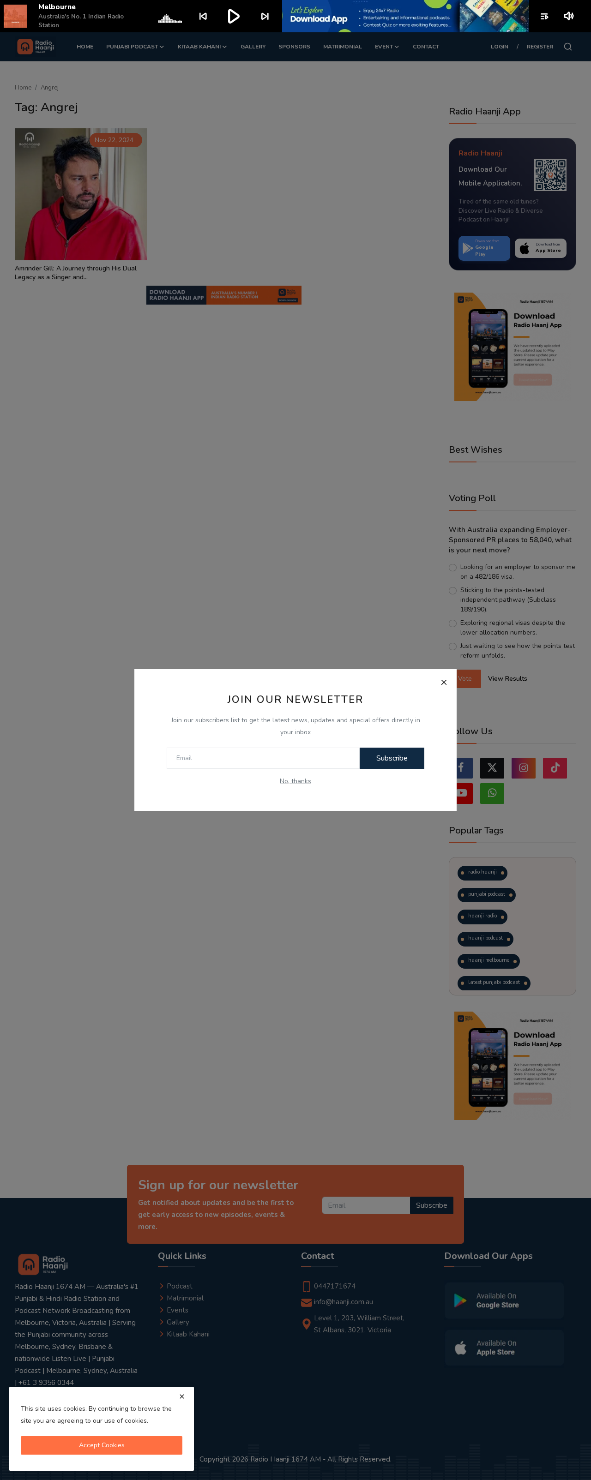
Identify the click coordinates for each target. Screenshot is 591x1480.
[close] (182, 1396)
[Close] (443, 682)
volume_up (569, 16)
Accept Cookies (102, 1445)
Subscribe (392, 758)
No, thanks (295, 781)
